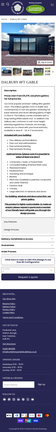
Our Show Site (9, 299)
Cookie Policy (9, 312)
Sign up (41, 384)
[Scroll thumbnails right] (52, 72)
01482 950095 (9, 348)
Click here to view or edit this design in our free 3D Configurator (28, 261)
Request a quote (28, 277)
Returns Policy (9, 303)
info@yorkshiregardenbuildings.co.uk (19, 351)
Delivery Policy (9, 306)
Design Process (11, 229)
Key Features (10, 221)
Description (10, 90)
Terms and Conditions (13, 317)
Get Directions (9, 344)
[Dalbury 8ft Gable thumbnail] (6, 71)
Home (4, 19)
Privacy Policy (9, 309)
